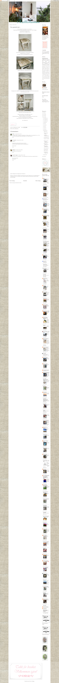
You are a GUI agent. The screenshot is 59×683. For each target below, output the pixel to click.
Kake (45, 70)
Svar (13, 137)
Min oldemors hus (45, 221)
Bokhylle (48, 448)
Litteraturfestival (47, 77)
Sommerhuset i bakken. (45, 279)
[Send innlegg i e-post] (21, 127)
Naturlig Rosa (45, 434)
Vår (42, 79)
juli (44, 123)
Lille (43, 178)
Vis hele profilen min (45, 89)
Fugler (48, 69)
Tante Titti (44, 605)
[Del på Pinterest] (26, 127)
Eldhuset (44, 325)
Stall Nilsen (44, 235)
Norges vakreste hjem (46, 78)
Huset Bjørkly (45, 248)
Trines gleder (45, 228)
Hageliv (44, 410)
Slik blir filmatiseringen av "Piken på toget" (48, 375)
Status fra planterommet (48, 487)
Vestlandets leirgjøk (46, 370)
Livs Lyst (44, 192)
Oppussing (43, 64)
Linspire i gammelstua (48, 250)
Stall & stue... (45, 298)
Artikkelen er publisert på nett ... (46, 135)
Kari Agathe (14, 140)
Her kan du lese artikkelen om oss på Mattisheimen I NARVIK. (45, 52)
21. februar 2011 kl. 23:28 (19, 140)
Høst (46, 68)
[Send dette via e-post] (23, 127)
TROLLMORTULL (46, 420)
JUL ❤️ (48, 561)
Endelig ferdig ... (46, 149)
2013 (44, 114)
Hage (46, 61)
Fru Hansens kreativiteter (45, 505)
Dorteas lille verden (46, 516)
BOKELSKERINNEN (46, 372)
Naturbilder (48, 64)
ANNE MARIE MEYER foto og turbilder (45, 318)
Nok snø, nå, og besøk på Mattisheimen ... (46, 142)
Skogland (44, 285)
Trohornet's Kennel (46, 541)
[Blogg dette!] (24, 127)
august (45, 122)
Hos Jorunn (44, 268)
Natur (42, 78)
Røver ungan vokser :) (48, 543)
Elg (45, 69)
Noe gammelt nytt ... (46, 137)
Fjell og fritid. (45, 454)
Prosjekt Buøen (45, 357)
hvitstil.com (44, 522)
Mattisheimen (16, 128)
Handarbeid (46, 63)
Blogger (33, 681)
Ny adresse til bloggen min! (46, 152)
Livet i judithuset (45, 567)
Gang (45, 67)
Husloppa (44, 592)
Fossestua (44, 469)
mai (44, 126)
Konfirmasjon (43, 71)
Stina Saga (46, 59)
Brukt (13, 128)
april (44, 127)
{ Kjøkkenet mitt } (48, 387)
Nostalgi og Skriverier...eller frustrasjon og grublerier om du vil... (46, 399)
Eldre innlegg (38, 180)
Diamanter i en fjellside (45, 428)
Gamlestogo (45, 608)
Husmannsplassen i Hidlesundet (46, 339)
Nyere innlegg (12, 180)
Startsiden (25, 180)
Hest (42, 70)
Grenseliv (44, 353)
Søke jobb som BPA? (45, 199)
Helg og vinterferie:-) (48, 300)
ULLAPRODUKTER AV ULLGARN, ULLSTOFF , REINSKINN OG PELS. (46, 477)
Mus (47, 71)
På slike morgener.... (48, 394)
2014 (44, 112)
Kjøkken (48, 70)
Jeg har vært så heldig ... (46, 133)
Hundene (43, 68)
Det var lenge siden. (48, 194)
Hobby (48, 67)
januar (45, 154)
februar (45, 130)
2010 (44, 156)
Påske (43, 69)
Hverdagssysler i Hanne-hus (45, 492)
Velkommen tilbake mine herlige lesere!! (48, 244)
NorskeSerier (45, 264)
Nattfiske (48, 435)
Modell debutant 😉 (48, 312)
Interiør (49, 62)
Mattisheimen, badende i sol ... (46, 144)
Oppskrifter (47, 72)
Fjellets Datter (45, 573)
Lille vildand (45, 535)
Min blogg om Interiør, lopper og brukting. (45, 611)
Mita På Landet (45, 599)
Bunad (43, 67)
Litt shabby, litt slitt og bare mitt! (46, 242)
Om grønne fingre (48, 524)
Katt (48, 68)
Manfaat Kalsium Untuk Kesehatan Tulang (48, 321)
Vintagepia (44, 512)
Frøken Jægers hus (46, 347)
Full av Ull (44, 261)
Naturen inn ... (46, 131)
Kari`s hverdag (45, 304)
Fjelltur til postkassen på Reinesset (48, 582)
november (45, 119)
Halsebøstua (45, 392)
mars (44, 129)
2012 (44, 115)
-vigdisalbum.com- (45, 586)
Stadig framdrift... (48, 575)
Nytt (49, 60)
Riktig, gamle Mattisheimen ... (46, 146)
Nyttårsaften (43, 72)
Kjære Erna (44, 401)
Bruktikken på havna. (46, 215)
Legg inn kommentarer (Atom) (17, 182)
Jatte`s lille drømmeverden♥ (45, 379)
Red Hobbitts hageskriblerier (45, 485)
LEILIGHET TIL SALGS (48, 381)
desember (45, 118)
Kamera (44, 77)
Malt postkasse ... (46, 150)
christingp (44, 274)
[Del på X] (25, 127)
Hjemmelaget (44, 62)
